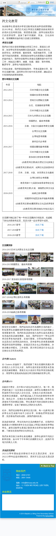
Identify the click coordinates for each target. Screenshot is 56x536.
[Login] (47, 2)
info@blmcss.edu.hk (29, 482)
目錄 (4, 2)
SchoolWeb (49, 516)
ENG (52, 2)
